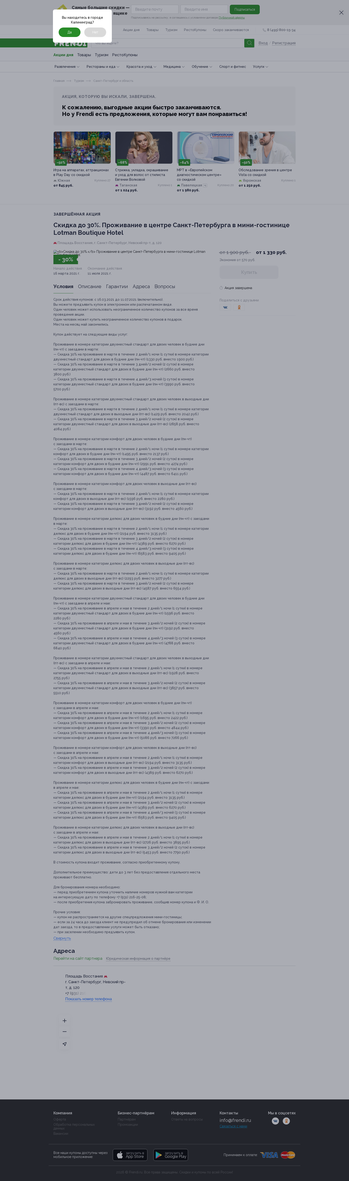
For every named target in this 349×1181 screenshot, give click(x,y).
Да (69, 32)
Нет (95, 32)
